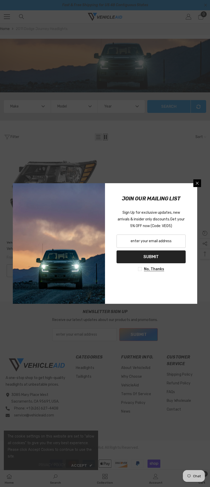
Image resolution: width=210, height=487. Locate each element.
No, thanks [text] (154, 269)
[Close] (197, 183)
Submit (151, 256)
